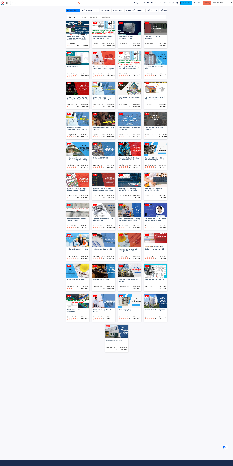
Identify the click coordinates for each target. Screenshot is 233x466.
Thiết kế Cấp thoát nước (135, 10)
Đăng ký (207, 3)
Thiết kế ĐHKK (118, 10)
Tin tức (171, 3)
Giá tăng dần (94, 17)
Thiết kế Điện (105, 10)
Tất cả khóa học (161, 3)
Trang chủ (138, 3)
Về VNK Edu (148, 3)
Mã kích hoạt (186, 3)
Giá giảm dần (106, 17)
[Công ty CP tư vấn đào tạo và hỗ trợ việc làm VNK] (2, 3)
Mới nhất (83, 17)
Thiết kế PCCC (151, 10)
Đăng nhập (198, 3)
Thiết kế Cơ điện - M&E (89, 10)
